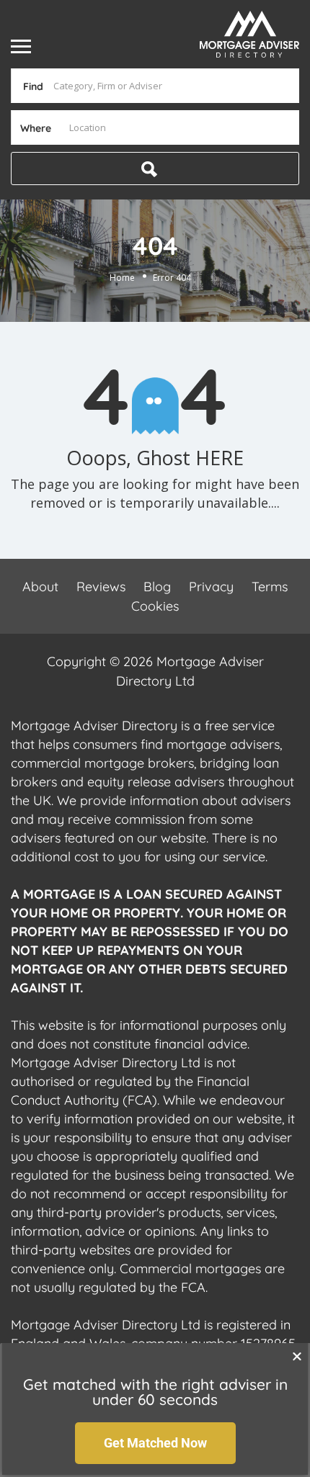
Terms (270, 586)
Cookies (155, 606)
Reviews (100, 586)
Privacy (211, 586)
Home (122, 277)
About (40, 586)
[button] (297, 1356)
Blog (157, 586)
